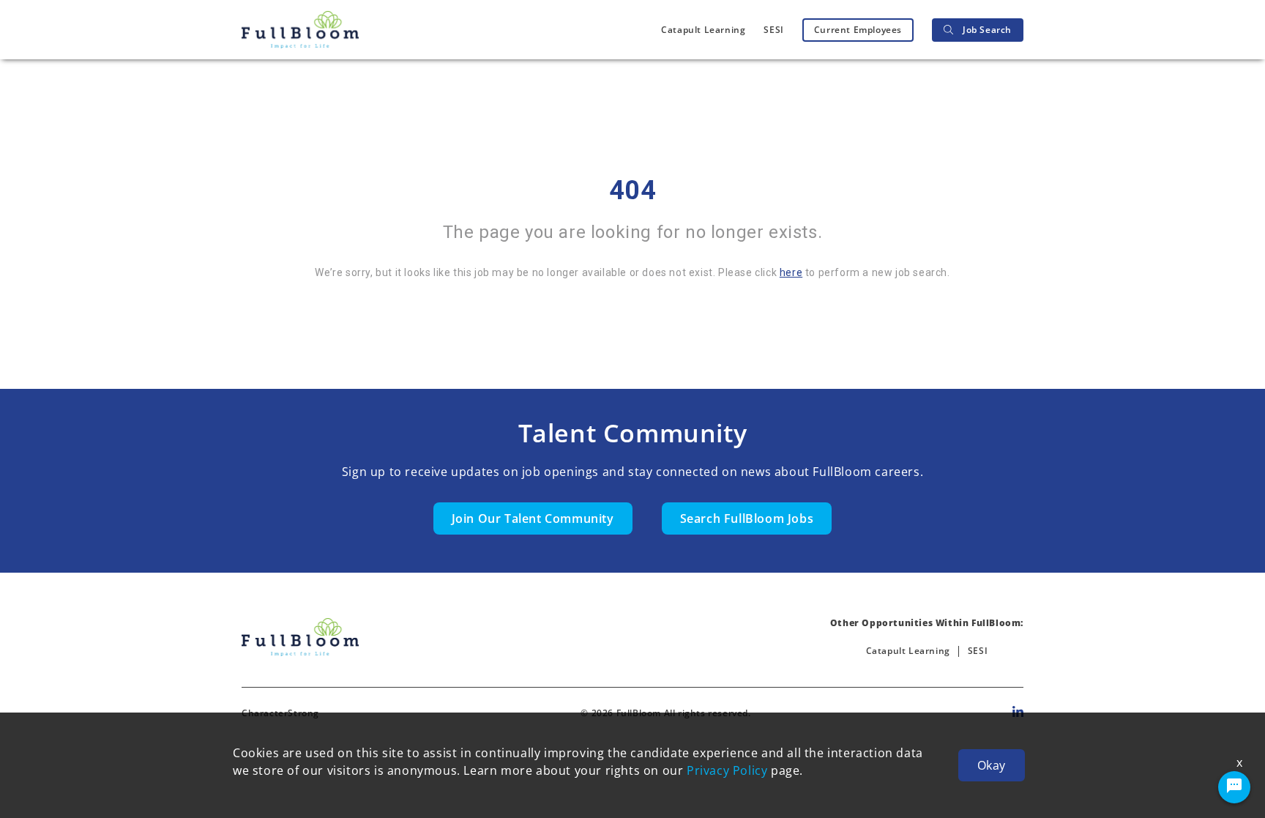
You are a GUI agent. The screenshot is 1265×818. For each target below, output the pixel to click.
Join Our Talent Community (533, 518)
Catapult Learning (703, 29)
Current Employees (858, 29)
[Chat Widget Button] (1234, 787)
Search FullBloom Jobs (747, 518)
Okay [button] (991, 765)
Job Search (987, 29)
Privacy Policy (727, 770)
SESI (773, 29)
